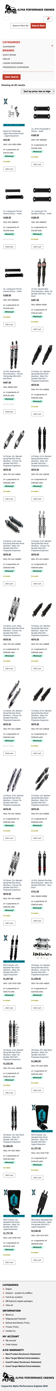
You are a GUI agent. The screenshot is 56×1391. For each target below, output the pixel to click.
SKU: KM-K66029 (12, 303)
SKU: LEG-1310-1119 (12, 1237)
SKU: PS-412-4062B (40, 389)
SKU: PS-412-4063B (41, 473)
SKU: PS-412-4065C (12, 897)
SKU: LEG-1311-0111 (41, 1236)
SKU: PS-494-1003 (41, 1066)
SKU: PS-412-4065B (40, 813)
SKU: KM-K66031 (12, 225)
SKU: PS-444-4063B (13, 1067)
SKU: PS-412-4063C (41, 558)
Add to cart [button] (9, 169)
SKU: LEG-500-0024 (13, 146)
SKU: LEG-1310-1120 (12, 982)
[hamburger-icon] (7, 18)
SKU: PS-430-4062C (40, 982)
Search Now (38, 25)
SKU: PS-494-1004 (13, 1151)
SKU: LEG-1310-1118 (40, 1152)
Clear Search (11, 77)
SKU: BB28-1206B (41, 896)
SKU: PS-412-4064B (41, 728)
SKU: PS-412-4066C (13, 643)
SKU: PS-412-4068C (12, 728)
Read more (9, 246)
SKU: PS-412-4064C (13, 813)
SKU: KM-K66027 (41, 225)
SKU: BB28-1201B (41, 305)
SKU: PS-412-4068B (40, 643)
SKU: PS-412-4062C (12, 473)
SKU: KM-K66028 (40, 142)
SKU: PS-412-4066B (13, 558)
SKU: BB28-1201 (13, 387)
